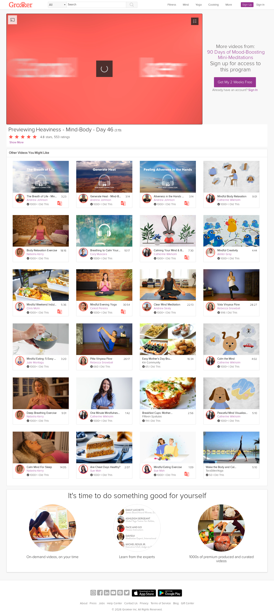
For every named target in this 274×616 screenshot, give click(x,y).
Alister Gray (224, 254)
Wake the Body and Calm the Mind (221, 467)
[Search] (131, 5)
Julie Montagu (35, 362)
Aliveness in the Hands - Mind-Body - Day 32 (169, 196)
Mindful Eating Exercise (168, 467)
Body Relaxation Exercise (42, 250)
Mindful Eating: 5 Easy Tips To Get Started (42, 358)
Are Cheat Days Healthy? (105, 467)
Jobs (102, 603)
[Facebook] (100, 593)
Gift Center (187, 603)
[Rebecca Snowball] (210, 306)
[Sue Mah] (83, 469)
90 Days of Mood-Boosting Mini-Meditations (236, 55)
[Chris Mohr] (19, 306)
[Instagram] (93, 593)
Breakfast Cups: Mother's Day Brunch (157, 413)
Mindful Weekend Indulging (42, 304)
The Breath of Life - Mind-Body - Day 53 (42, 196)
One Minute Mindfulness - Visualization (105, 413)
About (83, 603)
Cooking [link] (213, 4)
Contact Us (131, 603)
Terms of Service (161, 603)
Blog (176, 603)
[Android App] (170, 593)
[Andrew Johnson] (19, 198)
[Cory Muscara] (83, 252)
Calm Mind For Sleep (39, 467)
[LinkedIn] (106, 593)
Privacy (144, 603)
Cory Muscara (98, 254)
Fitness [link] (172, 4)
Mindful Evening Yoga (103, 304)
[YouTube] (113, 593)
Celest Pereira (99, 308)
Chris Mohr (33, 308)
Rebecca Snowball (228, 308)
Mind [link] (186, 4)
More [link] (229, 4)
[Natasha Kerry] (19, 252)
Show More (16, 142)
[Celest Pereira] (83, 306)
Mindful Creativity (227, 250)
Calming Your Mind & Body (169, 250)
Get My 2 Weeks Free (235, 82)
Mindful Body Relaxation (231, 196)
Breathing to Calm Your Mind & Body (105, 250)
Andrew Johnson (37, 200)
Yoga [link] (199, 4)
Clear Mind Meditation (167, 304)
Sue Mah (95, 470)
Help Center (114, 603)
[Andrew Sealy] (147, 306)
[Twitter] (127, 593)
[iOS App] (144, 593)
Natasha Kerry (35, 254)
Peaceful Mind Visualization (232, 413)
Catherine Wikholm (228, 200)
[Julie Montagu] (19, 360)
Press (93, 603)
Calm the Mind (226, 358)
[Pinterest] (120, 593)
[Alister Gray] (210, 252)
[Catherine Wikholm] (210, 198)
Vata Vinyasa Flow (228, 304)
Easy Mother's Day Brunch (157, 358)
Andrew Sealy (162, 308)
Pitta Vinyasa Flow (101, 358)
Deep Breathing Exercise (41, 413)
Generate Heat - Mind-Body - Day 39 (105, 196)
